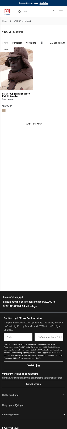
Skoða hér (44, 3)
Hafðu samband (10, 395)
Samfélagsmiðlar (10, 414)
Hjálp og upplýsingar (13, 405)
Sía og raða (59, 42)
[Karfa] (54, 12)
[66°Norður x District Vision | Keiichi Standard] (16, 68)
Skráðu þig (33, 365)
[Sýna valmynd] (61, 12)
